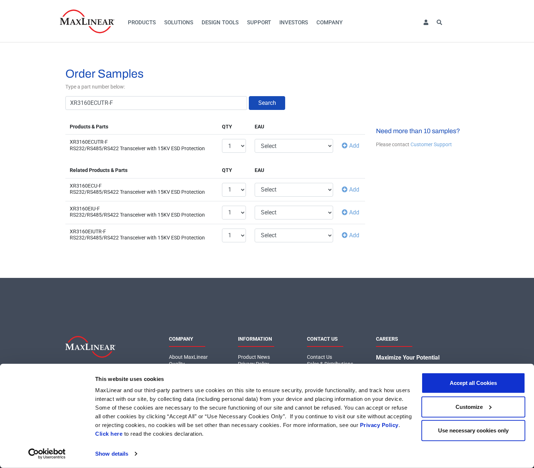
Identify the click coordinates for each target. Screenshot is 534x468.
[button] (426, 23)
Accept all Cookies (473, 383)
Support (259, 22)
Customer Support (431, 144)
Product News (254, 357)
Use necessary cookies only (473, 430)
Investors (293, 22)
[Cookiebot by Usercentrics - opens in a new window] (47, 453)
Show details (111, 454)
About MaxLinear (188, 357)
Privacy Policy (379, 425)
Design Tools (220, 22)
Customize (469, 406)
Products (142, 22)
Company (329, 22)
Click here (108, 434)
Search (267, 102)
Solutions (178, 22)
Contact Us (319, 357)
